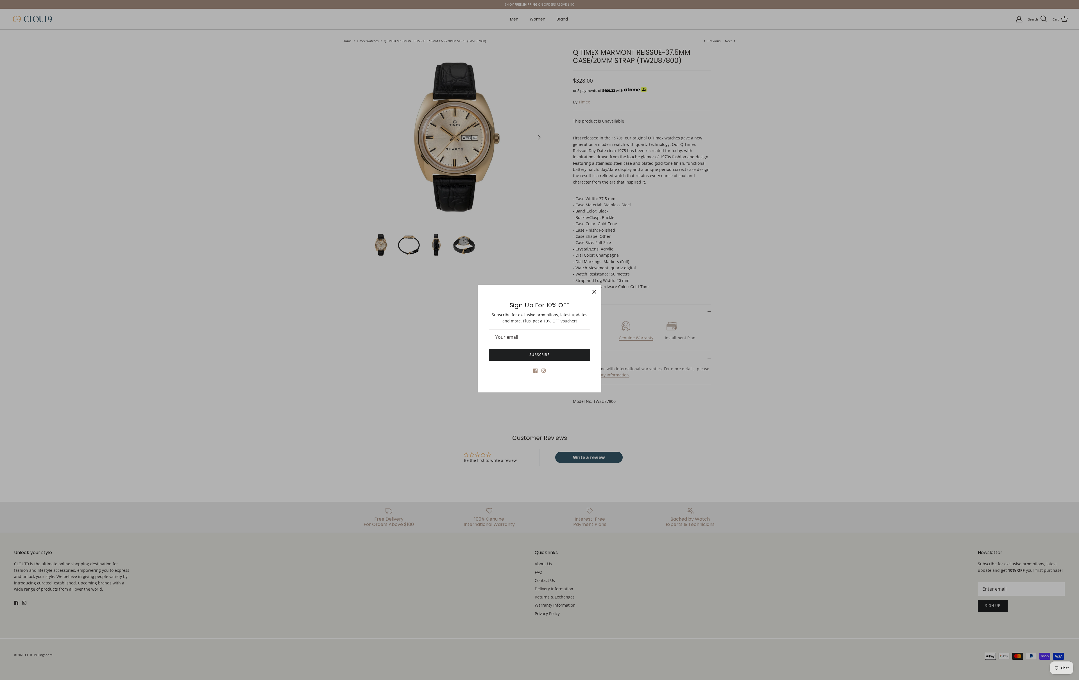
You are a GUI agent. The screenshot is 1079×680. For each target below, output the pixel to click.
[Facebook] (535, 371)
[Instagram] (543, 371)
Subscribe (539, 354)
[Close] (594, 292)
